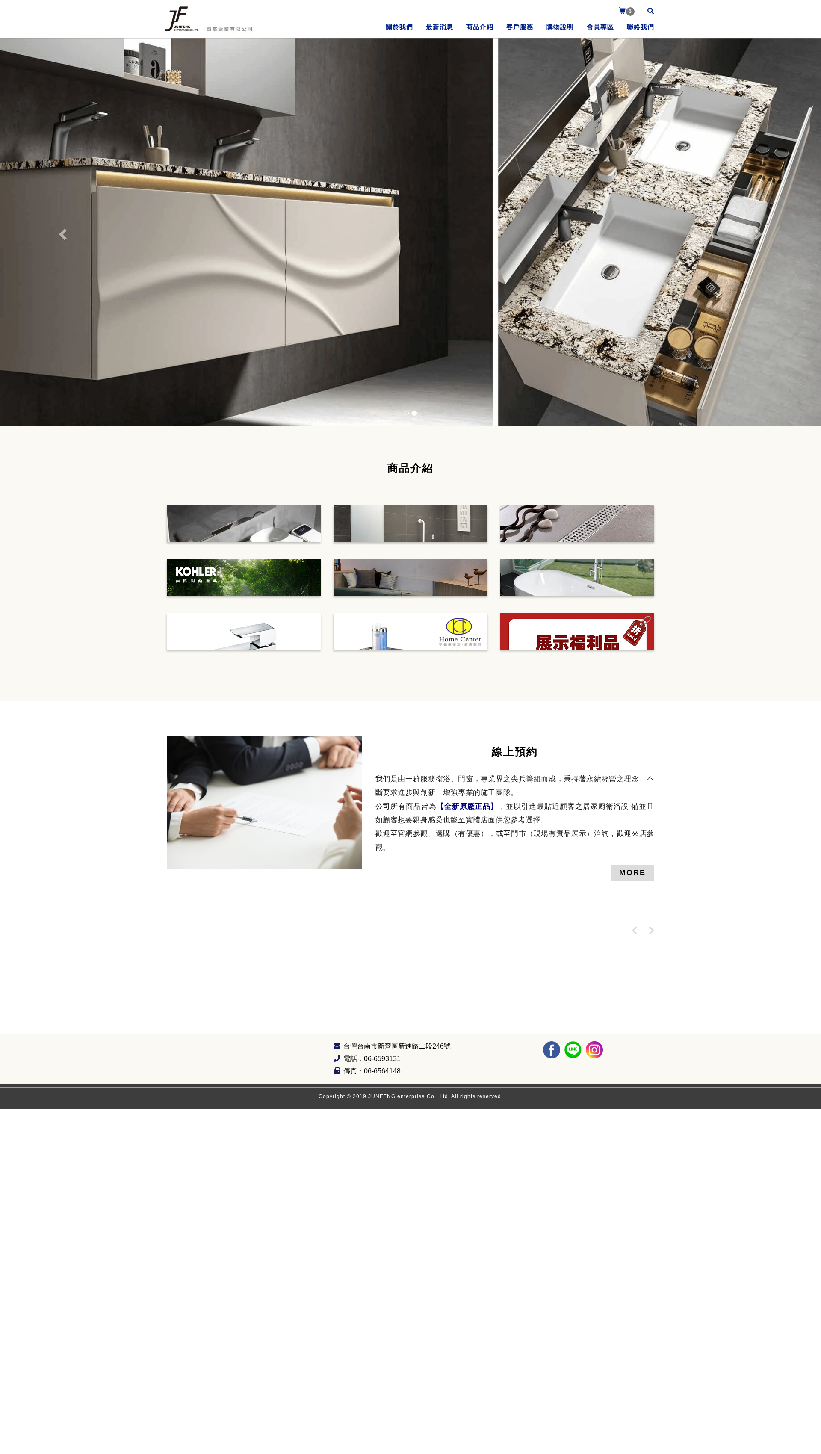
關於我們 (399, 26)
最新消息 (439, 26)
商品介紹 (479, 26)
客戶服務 (520, 26)
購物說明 (560, 26)
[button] (61, 232)
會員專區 (600, 26)
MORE (632, 872)
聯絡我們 (640, 26)
